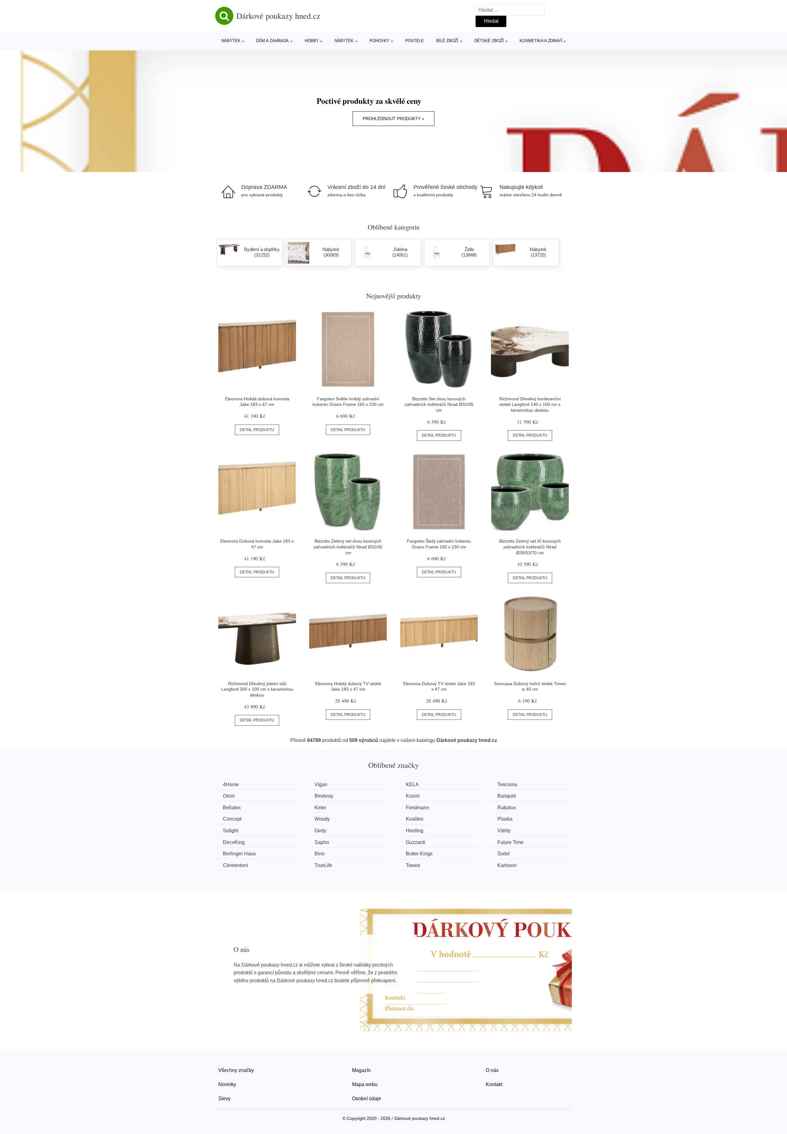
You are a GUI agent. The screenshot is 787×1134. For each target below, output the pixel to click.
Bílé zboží (447, 40)
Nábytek (230, 40)
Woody (322, 819)
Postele (414, 40)
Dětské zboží (489, 40)
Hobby (312, 40)
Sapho (321, 842)
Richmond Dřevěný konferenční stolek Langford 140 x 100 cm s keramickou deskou (530, 404)
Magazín (361, 1070)
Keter (320, 807)
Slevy (224, 1098)
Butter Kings (419, 853)
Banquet (506, 796)
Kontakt (494, 1084)
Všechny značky (236, 1070)
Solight (230, 830)
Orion (229, 796)
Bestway (323, 796)
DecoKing (234, 842)
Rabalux (506, 807)
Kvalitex (414, 819)
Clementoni (235, 865)
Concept (232, 819)
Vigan (320, 784)
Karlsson (507, 865)
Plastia (504, 819)
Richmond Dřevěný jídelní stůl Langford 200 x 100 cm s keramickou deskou (257, 689)
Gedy (320, 830)
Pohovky (380, 40)
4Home (231, 784)
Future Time (510, 842)
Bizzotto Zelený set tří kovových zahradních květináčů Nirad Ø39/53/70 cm (530, 547)
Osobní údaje (366, 1098)
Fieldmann (417, 807)
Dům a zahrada (272, 40)
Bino (319, 853)
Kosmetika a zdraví (541, 40)
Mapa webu (365, 1084)
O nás (492, 1070)
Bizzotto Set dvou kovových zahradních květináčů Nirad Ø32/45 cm (439, 404)
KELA (412, 784)
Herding (414, 830)
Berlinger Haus (239, 853)
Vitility (504, 830)
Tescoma (507, 784)
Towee (413, 865)
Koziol (413, 796)
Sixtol (503, 853)
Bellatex (232, 807)
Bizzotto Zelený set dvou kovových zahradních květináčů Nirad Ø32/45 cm (348, 547)
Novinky (227, 1084)
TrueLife (323, 865)
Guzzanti (415, 842)
